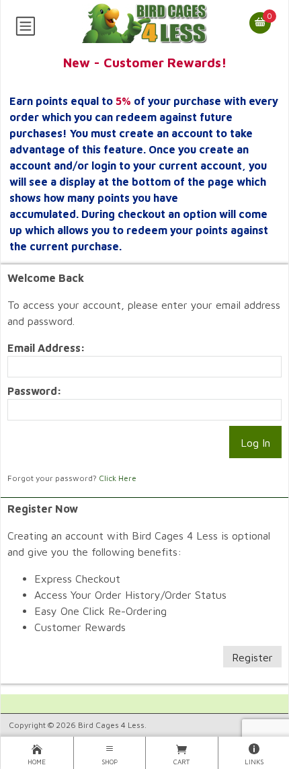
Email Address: (46, 348)
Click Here (117, 478)
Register (252, 657)
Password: (34, 391)
